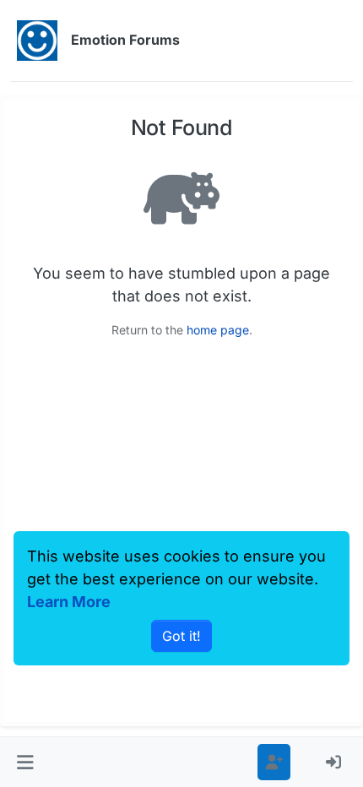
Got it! (181, 635)
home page (218, 330)
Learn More (69, 602)
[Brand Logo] (37, 40)
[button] (25, 762)
